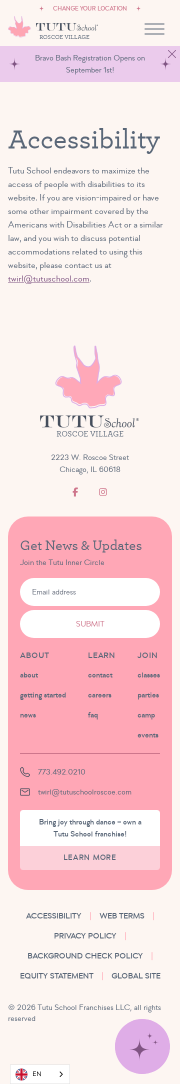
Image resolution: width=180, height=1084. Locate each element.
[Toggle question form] (142, 1046)
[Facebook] (75, 492)
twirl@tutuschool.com (49, 278)
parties (148, 695)
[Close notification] (172, 54)
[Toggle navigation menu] (154, 29)
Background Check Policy (85, 956)
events (148, 735)
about (29, 675)
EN (37, 1074)
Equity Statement (57, 976)
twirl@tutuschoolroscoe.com (85, 792)
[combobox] (40, 1074)
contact (100, 675)
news (28, 715)
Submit (90, 624)
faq (93, 715)
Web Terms (122, 916)
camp (146, 715)
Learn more (90, 857)
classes (149, 675)
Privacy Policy (85, 936)
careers (100, 695)
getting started (43, 695)
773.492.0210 (62, 772)
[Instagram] (103, 492)
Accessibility (54, 916)
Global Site (136, 976)
